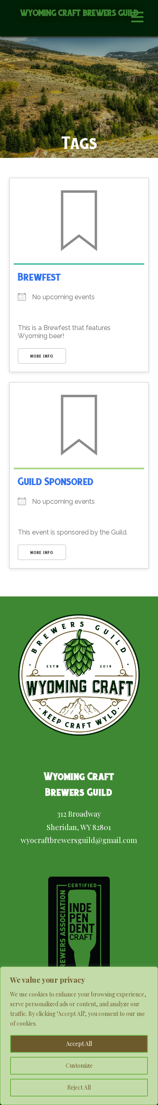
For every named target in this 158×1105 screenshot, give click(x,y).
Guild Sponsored (56, 481)
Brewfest (39, 276)
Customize (79, 1065)
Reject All (79, 1087)
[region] (79, 1036)
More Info (41, 356)
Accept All (79, 1044)
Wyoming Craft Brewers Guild (79, 12)
